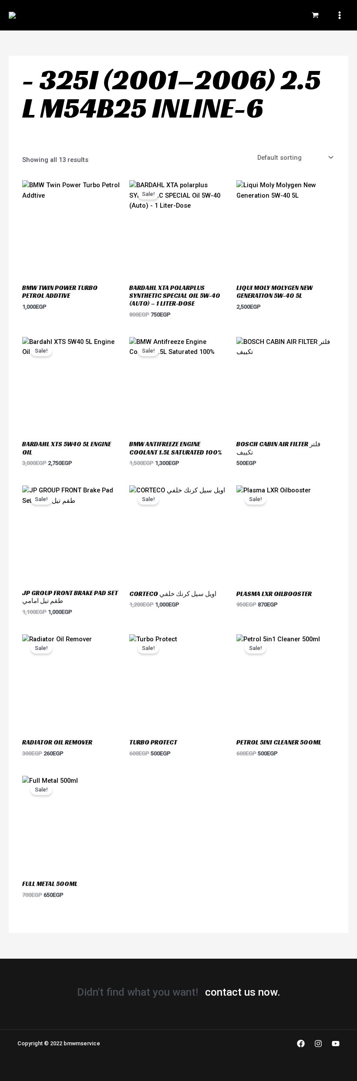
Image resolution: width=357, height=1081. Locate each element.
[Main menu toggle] (339, 15)
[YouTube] (336, 1043)
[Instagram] (318, 1043)
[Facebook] (301, 1043)
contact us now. (242, 992)
